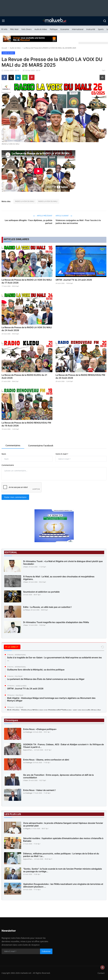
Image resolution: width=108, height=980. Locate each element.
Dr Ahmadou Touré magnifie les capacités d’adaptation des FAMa (56, 622)
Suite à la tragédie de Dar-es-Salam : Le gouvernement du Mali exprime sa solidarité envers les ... (54, 658)
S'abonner (46, 951)
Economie (64, 29)
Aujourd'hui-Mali (28, 750)
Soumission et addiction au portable (41, 591)
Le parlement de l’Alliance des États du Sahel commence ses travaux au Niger (45, 679)
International (77, 29)
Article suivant (62, 216)
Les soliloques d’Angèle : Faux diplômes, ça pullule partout (28, 221)
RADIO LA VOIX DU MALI (24, 201)
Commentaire (8, 465)
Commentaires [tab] (13, 445)
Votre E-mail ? (62, 454)
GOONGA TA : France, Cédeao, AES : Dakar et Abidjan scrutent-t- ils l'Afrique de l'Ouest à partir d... (63, 745)
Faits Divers (26, 29)
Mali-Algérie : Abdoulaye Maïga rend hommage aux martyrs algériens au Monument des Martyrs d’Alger (51, 699)
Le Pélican (26, 610)
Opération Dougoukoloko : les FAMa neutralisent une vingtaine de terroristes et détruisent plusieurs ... (63, 885)
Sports (101, 29)
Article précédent (44, 216)
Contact (101, 973)
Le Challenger (28, 732)
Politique (54, 29)
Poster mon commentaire (15, 497)
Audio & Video (41, 29)
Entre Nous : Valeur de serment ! (39, 790)
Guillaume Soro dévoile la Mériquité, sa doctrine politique (35, 669)
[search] (104, 21)
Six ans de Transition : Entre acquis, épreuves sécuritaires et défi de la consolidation (58, 776)
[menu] (3, 21)
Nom (4, 454)
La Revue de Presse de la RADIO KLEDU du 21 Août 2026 (24, 376)
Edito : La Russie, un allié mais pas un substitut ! (47, 607)
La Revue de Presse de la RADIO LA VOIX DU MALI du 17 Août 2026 (27, 281)
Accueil (4, 48)
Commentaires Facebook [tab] (40, 445)
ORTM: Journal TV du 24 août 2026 (74, 279)
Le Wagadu (27, 828)
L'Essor (25, 567)
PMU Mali (14, 29)
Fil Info (4, 29)
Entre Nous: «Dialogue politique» (40, 729)
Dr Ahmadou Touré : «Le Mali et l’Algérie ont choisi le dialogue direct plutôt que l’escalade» (63, 562)
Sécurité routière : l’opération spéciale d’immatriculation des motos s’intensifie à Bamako (63, 839)
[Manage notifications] (102, 967)
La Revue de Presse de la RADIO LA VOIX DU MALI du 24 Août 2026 (27, 329)
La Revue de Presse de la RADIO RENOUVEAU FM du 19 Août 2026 (26, 424)
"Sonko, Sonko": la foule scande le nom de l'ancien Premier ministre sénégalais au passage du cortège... (62, 870)
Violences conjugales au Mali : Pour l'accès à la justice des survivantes (78, 221)
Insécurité (90, 29)
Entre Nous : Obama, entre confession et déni (46, 759)
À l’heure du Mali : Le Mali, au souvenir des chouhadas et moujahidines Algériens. (58, 577)
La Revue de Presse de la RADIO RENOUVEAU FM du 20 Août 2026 (80, 376)
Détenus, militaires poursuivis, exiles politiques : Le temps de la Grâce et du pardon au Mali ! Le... (61, 854)
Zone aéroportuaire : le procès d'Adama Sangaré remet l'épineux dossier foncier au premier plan (63, 824)
